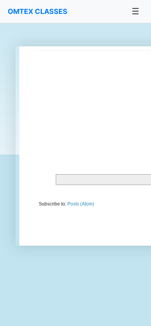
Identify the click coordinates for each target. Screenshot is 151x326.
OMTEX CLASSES (37, 11)
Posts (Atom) (80, 204)
